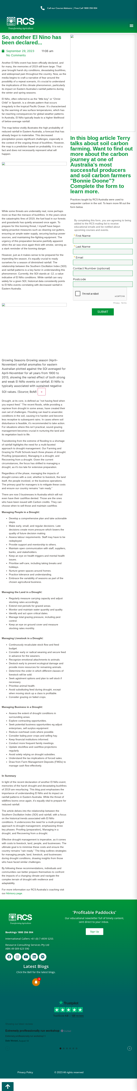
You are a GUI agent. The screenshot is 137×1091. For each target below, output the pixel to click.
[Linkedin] (34, 957)
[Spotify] (42, 957)
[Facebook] (9, 957)
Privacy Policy (25, 1072)
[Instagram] (17, 957)
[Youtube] (26, 957)
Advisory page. (14, 893)
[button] (131, 25)
